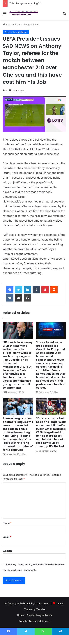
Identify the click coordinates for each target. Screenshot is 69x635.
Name (7, 523)
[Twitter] (18, 289)
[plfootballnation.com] (24, 13)
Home (9, 24)
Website (7, 550)
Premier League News (27, 24)
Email (7, 536)
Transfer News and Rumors (34, 621)
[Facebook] (9, 289)
